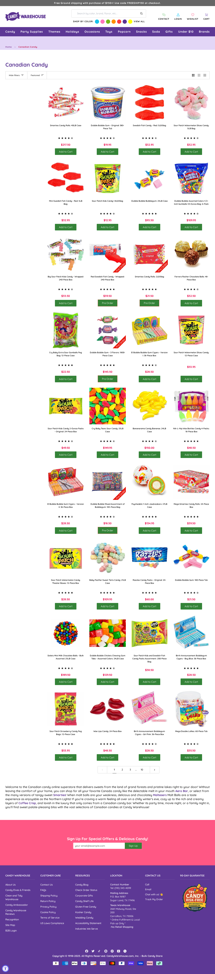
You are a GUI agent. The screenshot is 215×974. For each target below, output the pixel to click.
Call (147, 884)
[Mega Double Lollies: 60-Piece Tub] (191, 708)
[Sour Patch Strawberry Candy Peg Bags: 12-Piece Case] (65, 708)
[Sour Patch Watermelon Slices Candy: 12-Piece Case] (191, 330)
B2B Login (11, 930)
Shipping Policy (48, 895)
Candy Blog (81, 884)
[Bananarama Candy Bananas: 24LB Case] (149, 406)
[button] (10, 31)
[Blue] (97, 22)
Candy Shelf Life (84, 901)
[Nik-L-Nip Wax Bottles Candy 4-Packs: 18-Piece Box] (191, 406)
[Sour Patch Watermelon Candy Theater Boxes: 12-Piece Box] (65, 557)
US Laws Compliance (52, 923)
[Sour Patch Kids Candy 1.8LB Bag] (107, 178)
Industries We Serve (86, 928)
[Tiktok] (99, 951)
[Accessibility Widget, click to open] (5, 968)
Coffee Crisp (27, 803)
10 (142, 769)
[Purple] (125, 22)
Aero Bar (181, 791)
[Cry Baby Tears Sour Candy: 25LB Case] (107, 406)
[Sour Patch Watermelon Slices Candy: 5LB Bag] (191, 103)
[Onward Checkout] (195, 897)
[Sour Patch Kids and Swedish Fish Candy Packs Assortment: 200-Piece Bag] (149, 633)
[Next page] (154, 769)
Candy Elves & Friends (17, 890)
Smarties (59, 795)
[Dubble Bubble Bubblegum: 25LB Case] (149, 178)
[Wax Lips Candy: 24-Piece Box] (107, 708)
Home (8, 47)
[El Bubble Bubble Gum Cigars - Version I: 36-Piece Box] (149, 330)
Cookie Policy (48, 912)
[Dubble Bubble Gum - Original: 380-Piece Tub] (107, 103)
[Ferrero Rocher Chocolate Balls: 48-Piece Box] (191, 254)
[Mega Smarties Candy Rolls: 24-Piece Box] (191, 481)
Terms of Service (49, 917)
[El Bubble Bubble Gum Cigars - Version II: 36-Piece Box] (65, 481)
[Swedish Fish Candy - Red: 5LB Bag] (149, 103)
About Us (10, 884)
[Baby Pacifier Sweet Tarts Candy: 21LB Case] (107, 557)
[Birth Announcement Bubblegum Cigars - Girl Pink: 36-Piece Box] (149, 708)
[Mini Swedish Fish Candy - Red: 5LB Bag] (65, 178)
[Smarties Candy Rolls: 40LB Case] (65, 103)
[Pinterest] (105, 951)
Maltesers (160, 795)
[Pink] (102, 22)
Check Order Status (86, 890)
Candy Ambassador (16, 904)
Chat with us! (152, 894)
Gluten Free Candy (85, 906)
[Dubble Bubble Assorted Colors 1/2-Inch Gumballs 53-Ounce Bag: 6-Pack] (191, 178)
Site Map (10, 925)
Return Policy (47, 901)
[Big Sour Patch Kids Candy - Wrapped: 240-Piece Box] (65, 254)
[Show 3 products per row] (199, 75)
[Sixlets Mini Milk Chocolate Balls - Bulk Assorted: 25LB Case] (65, 633)
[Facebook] (86, 951)
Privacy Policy (48, 906)
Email (148, 889)
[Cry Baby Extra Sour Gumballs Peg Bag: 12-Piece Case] (65, 330)
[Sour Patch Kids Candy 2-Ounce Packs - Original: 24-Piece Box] (65, 406)
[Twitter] (93, 951)
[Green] (108, 22)
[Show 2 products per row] (193, 75)
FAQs (43, 890)
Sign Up (133, 845)
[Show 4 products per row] (205, 75)
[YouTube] (118, 951)
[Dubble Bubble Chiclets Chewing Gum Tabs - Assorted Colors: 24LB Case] (107, 633)
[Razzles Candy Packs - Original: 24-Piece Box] (149, 557)
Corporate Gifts (84, 895)
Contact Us (46, 884)
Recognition (12, 919)
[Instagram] (112, 951)
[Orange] (114, 22)
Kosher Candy (83, 912)
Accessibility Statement (88, 923)
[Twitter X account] (124, 951)
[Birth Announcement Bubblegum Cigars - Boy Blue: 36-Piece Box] (191, 633)
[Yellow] (130, 22)
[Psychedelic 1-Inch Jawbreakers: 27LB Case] (149, 481)
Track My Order (154, 899)
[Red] (119, 22)
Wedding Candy (84, 917)
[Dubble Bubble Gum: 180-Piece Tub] (191, 557)
